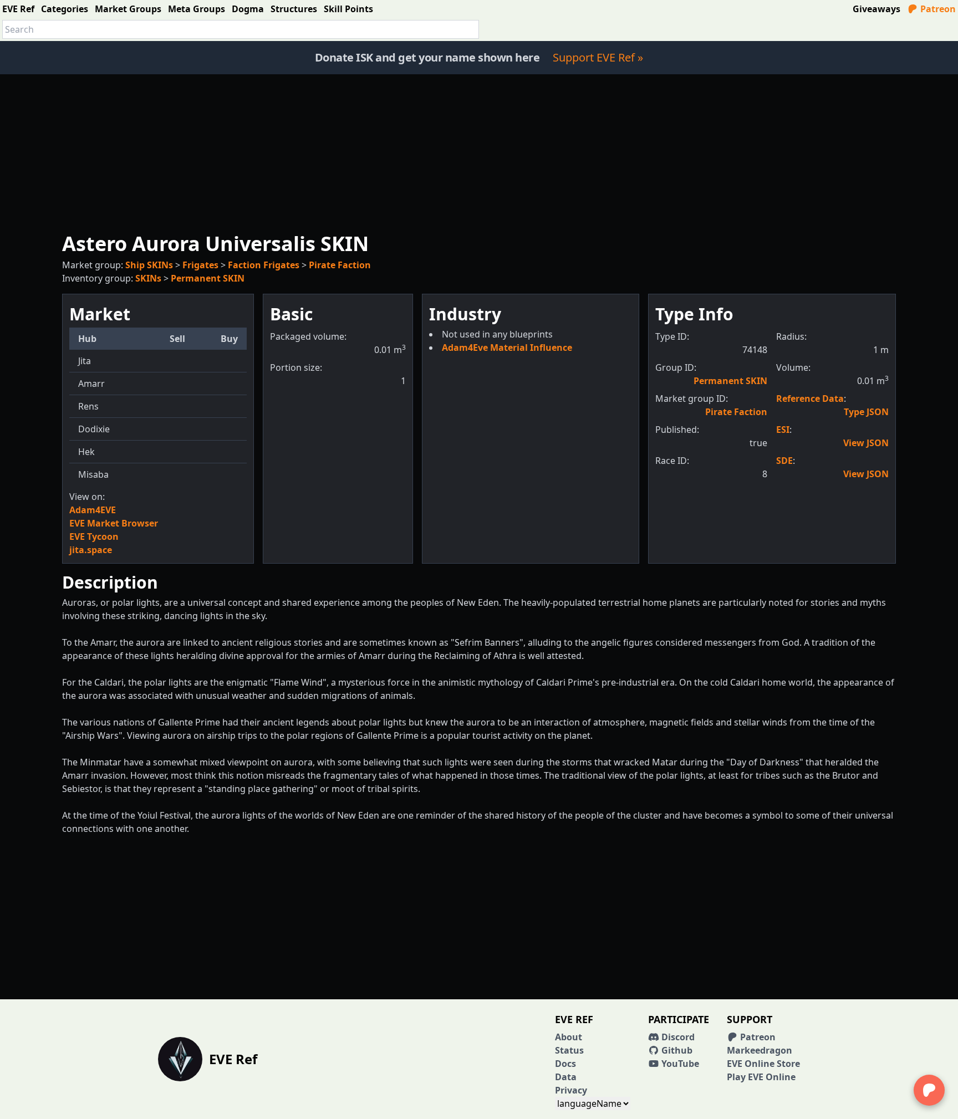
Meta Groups (196, 9)
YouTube (679, 1063)
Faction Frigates (263, 265)
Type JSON (866, 412)
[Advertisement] (479, 151)
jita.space (90, 550)
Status (569, 1050)
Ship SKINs (149, 265)
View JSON (866, 443)
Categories (64, 9)
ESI (782, 429)
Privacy (571, 1090)
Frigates (200, 265)
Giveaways (876, 9)
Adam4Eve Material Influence (507, 347)
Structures (294, 9)
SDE (784, 460)
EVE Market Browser (113, 523)
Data (566, 1077)
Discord (677, 1037)
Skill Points (348, 9)
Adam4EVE (92, 510)
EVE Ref (18, 9)
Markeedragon (759, 1050)
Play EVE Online (761, 1077)
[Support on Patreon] (929, 1090)
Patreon (937, 9)
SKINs (148, 278)
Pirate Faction (340, 265)
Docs (565, 1063)
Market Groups (128, 9)
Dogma (248, 9)
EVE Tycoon (94, 536)
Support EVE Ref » (598, 57)
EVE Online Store (763, 1063)
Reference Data (810, 398)
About (568, 1037)
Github (675, 1050)
